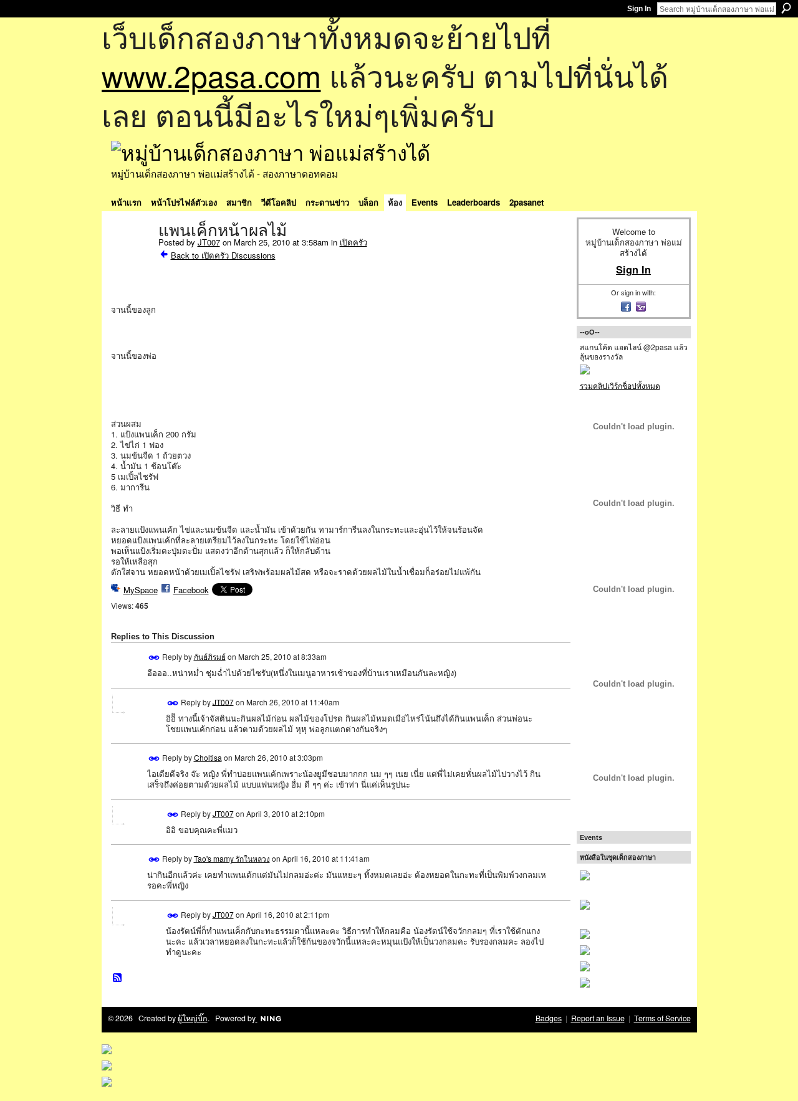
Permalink (154, 658)
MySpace (140, 590)
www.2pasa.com (211, 75)
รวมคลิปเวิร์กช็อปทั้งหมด (620, 385)
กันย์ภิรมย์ (210, 656)
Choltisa (208, 757)
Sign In (639, 8)
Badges (549, 1018)
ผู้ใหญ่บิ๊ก (193, 1018)
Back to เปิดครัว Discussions (223, 255)
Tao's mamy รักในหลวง (232, 858)
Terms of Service (662, 1018)
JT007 (209, 242)
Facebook (191, 590)
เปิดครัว (353, 242)
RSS (117, 978)
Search (786, 8)
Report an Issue (598, 1018)
